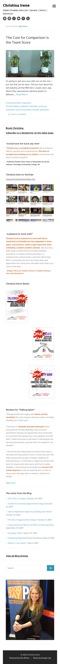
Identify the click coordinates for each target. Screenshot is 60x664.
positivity (35, 109)
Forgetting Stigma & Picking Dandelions (25, 538)
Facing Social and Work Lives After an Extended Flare (31, 525)
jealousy (42, 106)
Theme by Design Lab (42, 658)
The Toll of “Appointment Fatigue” (22, 520)
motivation (10, 109)
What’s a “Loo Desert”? (17, 543)
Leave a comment (18, 114)
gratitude (24, 106)
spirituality (44, 109)
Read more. (11, 482)
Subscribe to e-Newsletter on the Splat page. (30, 132)
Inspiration (26, 103)
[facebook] (4, 18)
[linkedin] (9, 18)
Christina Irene (16, 5)
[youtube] (18, 18)
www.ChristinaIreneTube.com (20, 179)
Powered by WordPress (19, 658)
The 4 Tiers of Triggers (17, 498)
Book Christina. (15, 128)
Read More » (22, 94)
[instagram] (14, 18)
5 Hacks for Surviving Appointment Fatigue (26, 503)
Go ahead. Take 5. (15, 533)
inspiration (33, 106)
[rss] (28, 18)
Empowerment (14, 103)
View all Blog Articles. (17, 555)
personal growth (23, 109)
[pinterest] (23, 18)
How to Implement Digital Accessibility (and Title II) (29, 511)
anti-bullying (13, 106)
